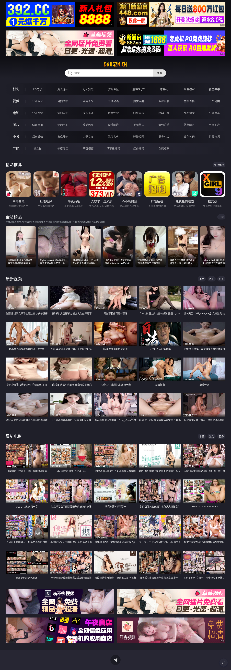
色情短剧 (163, 148)
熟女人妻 (138, 101)
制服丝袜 (138, 113)
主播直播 (189, 101)
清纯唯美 (163, 125)
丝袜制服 (163, 101)
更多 (221, 278)
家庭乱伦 (62, 137)
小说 (16, 136)
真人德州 (62, 89)
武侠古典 (113, 137)
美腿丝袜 (138, 125)
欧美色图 (88, 125)
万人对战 (88, 89)
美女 (201, 278)
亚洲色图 (62, 125)
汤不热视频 (113, 148)
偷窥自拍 (37, 125)
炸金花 (164, 89)
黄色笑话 (189, 137)
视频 (16, 101)
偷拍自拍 (62, 113)
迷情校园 (138, 137)
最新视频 (14, 278)
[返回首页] (224, 662)
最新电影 (14, 436)
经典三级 (163, 113)
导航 (16, 148)
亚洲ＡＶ (37, 101)
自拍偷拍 (62, 101)
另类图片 (214, 125)
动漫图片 (113, 125)
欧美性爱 (113, 113)
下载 (221, 216)
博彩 (16, 89)
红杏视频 (138, 148)
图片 (16, 124)
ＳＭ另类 (214, 101)
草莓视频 (88, 148)
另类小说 (163, 137)
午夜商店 (62, 148)
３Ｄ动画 (113, 101)
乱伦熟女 (189, 113)
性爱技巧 (214, 137)
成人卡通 (88, 113)
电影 (16, 113)
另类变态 (214, 113)
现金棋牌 (189, 89)
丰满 (201, 436)
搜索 (159, 73)
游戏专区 (113, 89)
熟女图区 (189, 125)
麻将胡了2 (138, 89)
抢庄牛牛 (214, 89)
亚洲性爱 (37, 113)
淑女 (211, 436)
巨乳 (211, 278)
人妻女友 (88, 137)
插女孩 (37, 148)
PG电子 (37, 89)
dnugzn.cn (115, 64)
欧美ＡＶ (88, 101)
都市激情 (37, 137)
